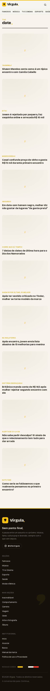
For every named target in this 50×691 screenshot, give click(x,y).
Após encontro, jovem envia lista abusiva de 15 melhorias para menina (23, 343)
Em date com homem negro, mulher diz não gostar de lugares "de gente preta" (24, 207)
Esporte (39, 12)
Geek (4, 615)
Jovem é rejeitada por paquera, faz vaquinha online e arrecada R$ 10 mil (23, 116)
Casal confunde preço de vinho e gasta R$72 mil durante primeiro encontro (24, 161)
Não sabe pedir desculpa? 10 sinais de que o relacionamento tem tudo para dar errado (24, 438)
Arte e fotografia (9, 620)
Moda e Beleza (8, 583)
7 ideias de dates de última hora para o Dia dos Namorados (24, 252)
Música (16, 12)
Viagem (5, 611)
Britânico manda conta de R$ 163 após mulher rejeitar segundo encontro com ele (24, 389)
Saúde (5, 579)
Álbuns (5, 624)
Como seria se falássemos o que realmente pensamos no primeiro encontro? (21, 486)
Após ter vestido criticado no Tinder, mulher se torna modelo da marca (23, 298)
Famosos (6, 12)
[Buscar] (45, 4)
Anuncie (5, 643)
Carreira (5, 606)
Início (4, 638)
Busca (4, 647)
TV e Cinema (27, 12)
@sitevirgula (14, 546)
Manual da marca (9, 652)
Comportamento (9, 602)
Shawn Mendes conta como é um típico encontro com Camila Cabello (24, 71)
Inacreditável (8, 597)
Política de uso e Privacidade (14, 656)
